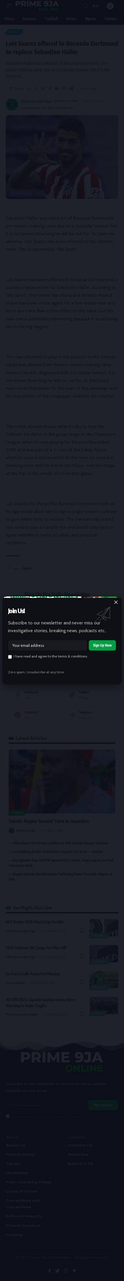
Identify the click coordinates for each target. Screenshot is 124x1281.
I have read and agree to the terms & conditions (50, 656)
